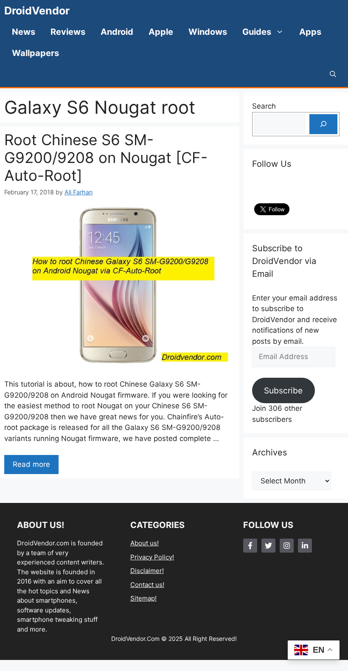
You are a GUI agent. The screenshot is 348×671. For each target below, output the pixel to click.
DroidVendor (37, 10)
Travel (139, 626)
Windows (207, 32)
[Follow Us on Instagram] (287, 546)
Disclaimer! (147, 571)
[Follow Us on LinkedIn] (305, 546)
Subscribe (283, 390)
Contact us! (147, 585)
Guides (256, 32)
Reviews (68, 32)
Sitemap (142, 598)
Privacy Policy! (152, 557)
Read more (31, 464)
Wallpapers (35, 53)
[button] (333, 74)
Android (117, 32)
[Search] (323, 124)
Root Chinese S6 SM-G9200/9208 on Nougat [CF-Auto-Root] (106, 157)
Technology (148, 612)
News (23, 32)
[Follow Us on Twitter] (268, 546)
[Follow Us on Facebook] (250, 546)
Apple (161, 32)
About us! (144, 543)
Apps (310, 32)
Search (264, 106)
